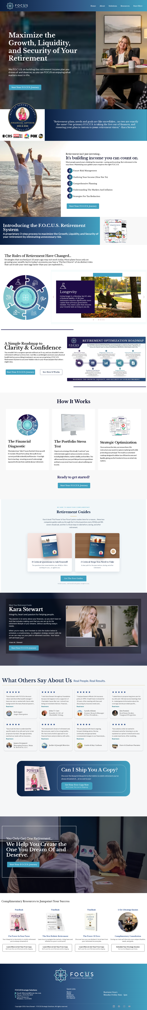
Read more (9, 706)
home (69, 992)
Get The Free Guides (73, 578)
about (69, 993)
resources (70, 996)
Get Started (71, 998)
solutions (70, 995)
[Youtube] (129, 1006)
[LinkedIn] (113, 1006)
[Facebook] (119, 1006)
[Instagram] (124, 1006)
